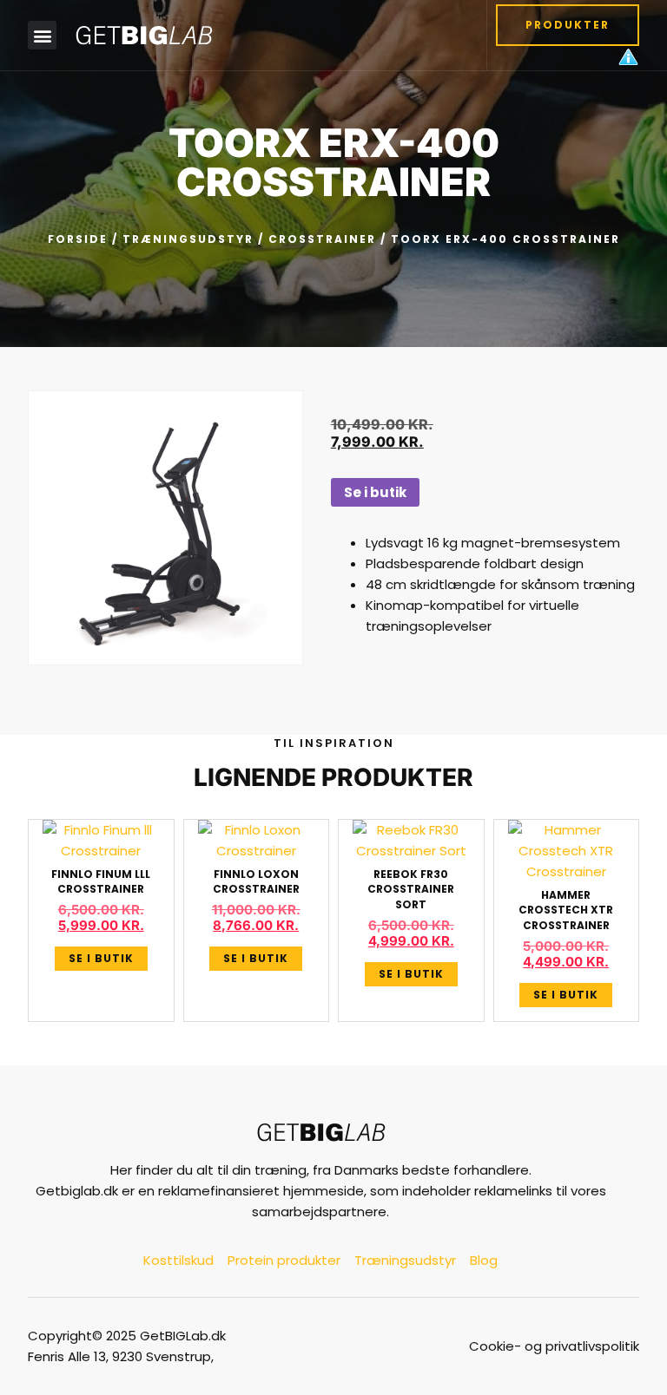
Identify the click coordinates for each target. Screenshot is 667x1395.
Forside (78, 239)
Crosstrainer (322, 239)
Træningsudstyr (188, 239)
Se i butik (375, 492)
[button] (42, 35)
